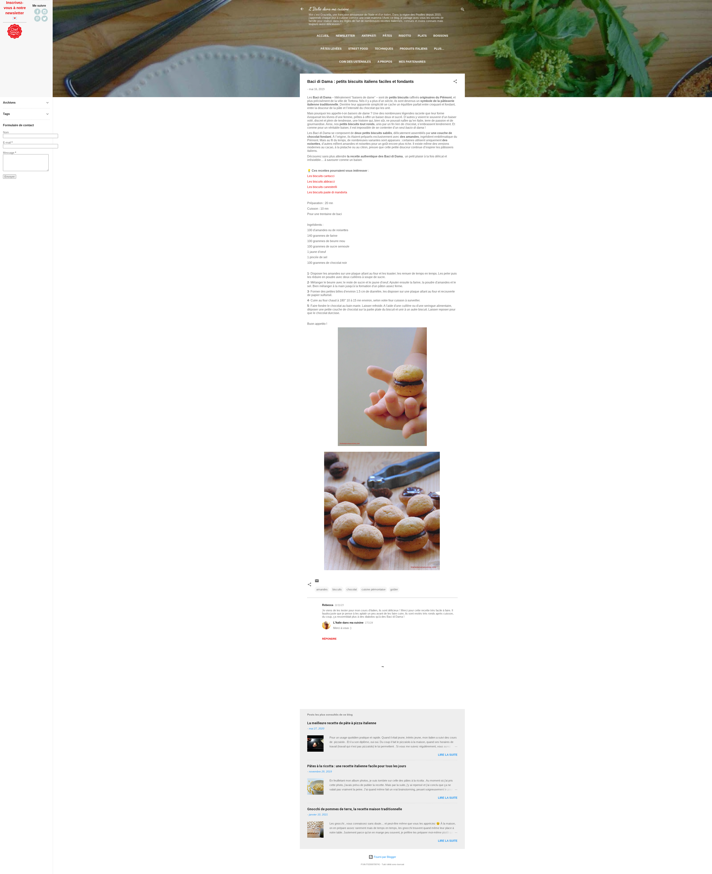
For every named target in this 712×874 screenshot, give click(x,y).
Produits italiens (413, 48)
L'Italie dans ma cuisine (329, 8)
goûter (394, 589)
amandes (322, 589)
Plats (422, 35)
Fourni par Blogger (384, 856)
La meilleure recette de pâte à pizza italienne (341, 723)
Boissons (440, 35)
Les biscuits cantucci (321, 176)
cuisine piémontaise (373, 589)
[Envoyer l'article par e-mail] (317, 582)
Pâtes (387, 35)
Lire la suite (447, 754)
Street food (358, 48)
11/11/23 (339, 605)
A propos (385, 61)
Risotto (405, 35)
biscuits (337, 589)
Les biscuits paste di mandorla (327, 192)
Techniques (384, 48)
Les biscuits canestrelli (322, 187)
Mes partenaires (412, 61)
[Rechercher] (462, 10)
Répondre (329, 638)
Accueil (323, 35)
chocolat (352, 589)
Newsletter (345, 35)
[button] (455, 82)
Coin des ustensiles (355, 61)
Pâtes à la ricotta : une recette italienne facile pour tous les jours (356, 766)
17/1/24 (369, 622)
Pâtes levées (331, 48)
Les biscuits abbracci (321, 181)
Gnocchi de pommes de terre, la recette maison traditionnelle (354, 809)
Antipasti (369, 35)
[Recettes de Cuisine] (14, 37)
